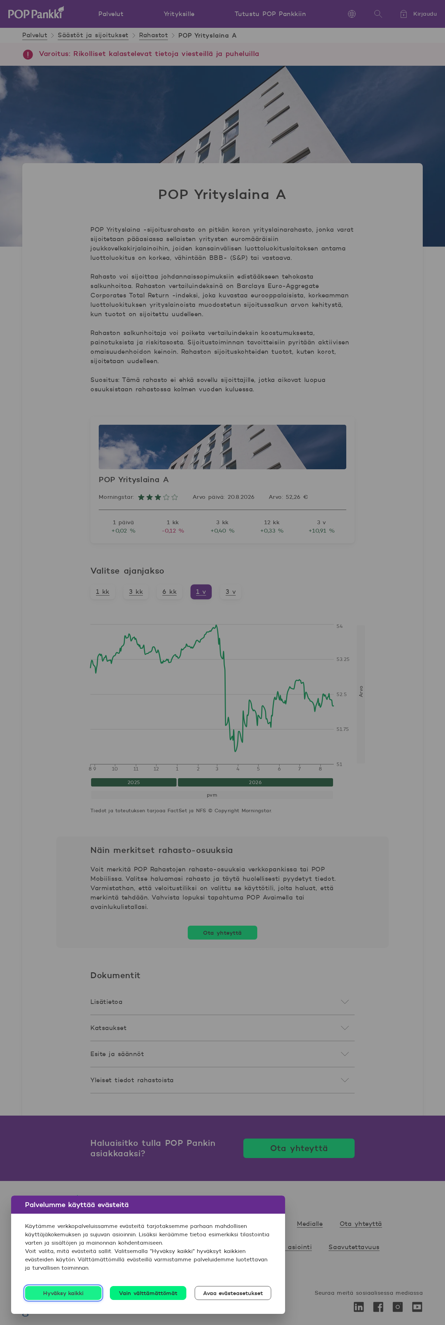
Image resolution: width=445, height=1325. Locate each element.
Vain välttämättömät (148, 1293)
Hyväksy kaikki (63, 1293)
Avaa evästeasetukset (233, 1293)
